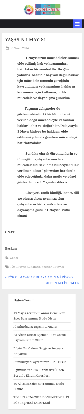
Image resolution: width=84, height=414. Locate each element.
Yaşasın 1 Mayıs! (53, 267)
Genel (14, 258)
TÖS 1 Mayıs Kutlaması (25, 267)
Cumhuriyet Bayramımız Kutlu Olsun (40, 362)
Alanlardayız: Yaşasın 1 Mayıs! (35, 326)
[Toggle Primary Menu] (77, 23)
